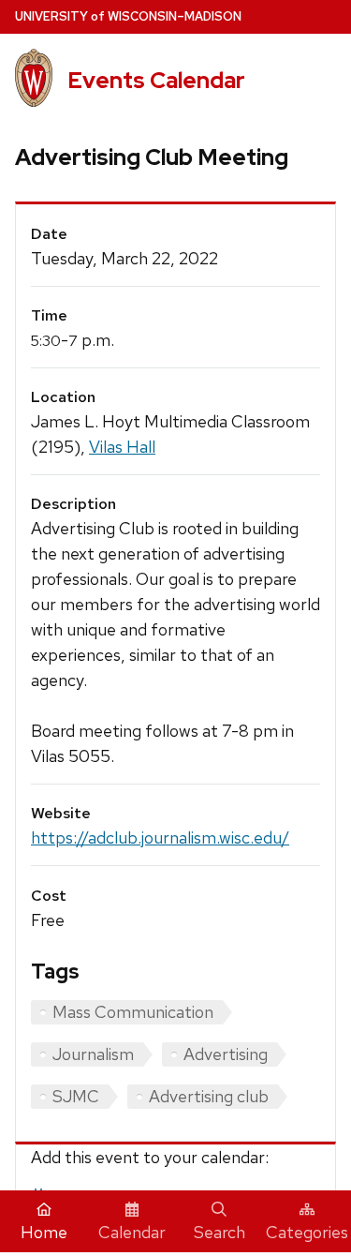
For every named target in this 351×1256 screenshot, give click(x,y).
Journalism (93, 1054)
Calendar (132, 1232)
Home (44, 1232)
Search (219, 1232)
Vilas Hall (122, 446)
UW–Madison (128, 16)
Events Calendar (156, 80)
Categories (307, 1232)
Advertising (225, 1054)
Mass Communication (132, 1012)
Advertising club (209, 1096)
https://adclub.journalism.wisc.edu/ (160, 837)
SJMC (75, 1096)
